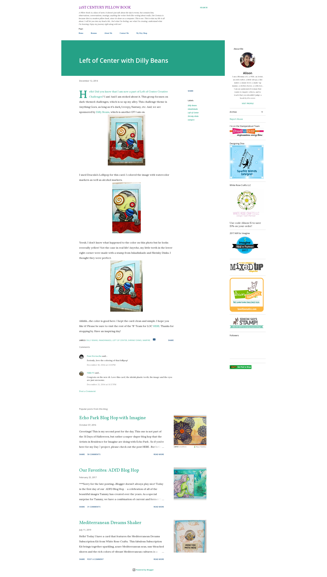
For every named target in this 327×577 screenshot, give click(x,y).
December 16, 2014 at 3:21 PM (101, 365)
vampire (191, 120)
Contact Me (124, 33)
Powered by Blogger (145, 570)
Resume (94, 33)
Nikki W (90, 372)
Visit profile (248, 103)
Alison (247, 73)
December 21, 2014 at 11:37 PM (101, 384)
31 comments (93, 507)
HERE (156, 326)
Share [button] (190, 91)
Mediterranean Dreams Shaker (110, 523)
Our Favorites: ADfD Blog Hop (109, 470)
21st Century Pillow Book (105, 7)
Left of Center (193, 112)
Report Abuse (236, 119)
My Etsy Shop (141, 33)
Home (81, 33)
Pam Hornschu (94, 356)
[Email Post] (154, 340)
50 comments (93, 454)
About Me (108, 33)
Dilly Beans (102, 112)
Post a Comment (87, 391)
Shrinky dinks (193, 116)
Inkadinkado (193, 109)
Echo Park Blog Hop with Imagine (112, 418)
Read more (159, 454)
